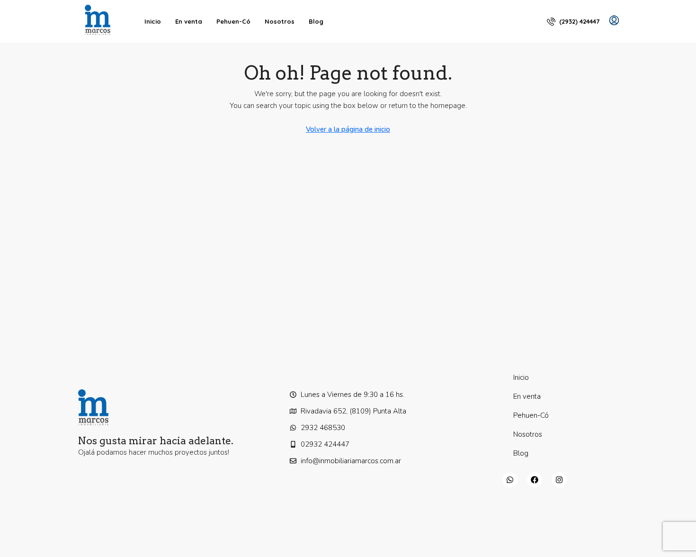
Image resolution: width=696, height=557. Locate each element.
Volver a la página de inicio (348, 129)
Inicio (152, 21)
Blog (316, 21)
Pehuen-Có (233, 21)
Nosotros (279, 21)
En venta (188, 21)
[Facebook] (534, 479)
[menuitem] (573, 21)
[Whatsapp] (510, 479)
